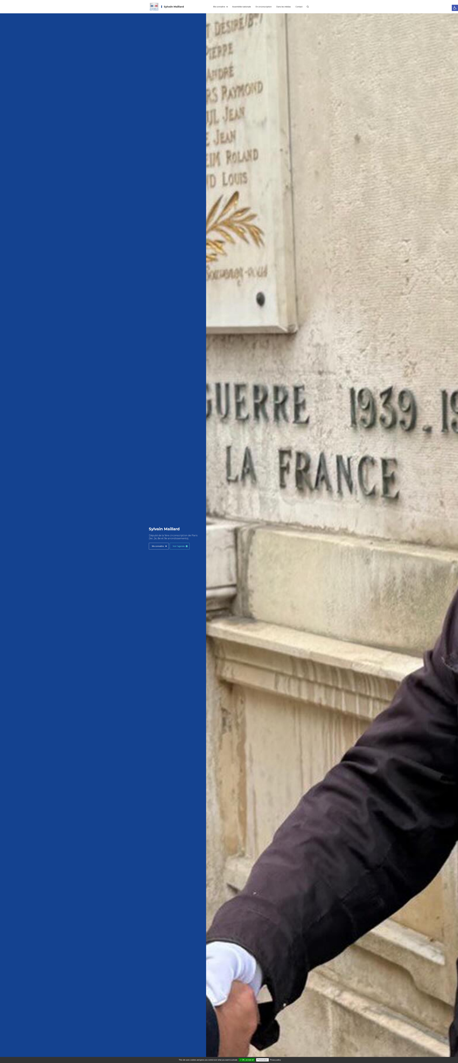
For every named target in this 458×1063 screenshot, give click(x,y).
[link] (455, 8)
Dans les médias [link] (283, 6)
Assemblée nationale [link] (241, 6)
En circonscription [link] (264, 6)
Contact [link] (299, 6)
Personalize (262, 1060)
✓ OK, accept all (247, 1060)
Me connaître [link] (219, 6)
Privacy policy (275, 1060)
